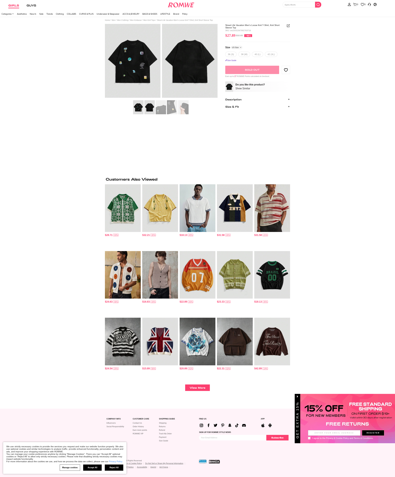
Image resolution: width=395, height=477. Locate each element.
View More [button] (197, 387)
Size (232, 47)
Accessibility (142, 467)
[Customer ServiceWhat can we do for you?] (369, 4)
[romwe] (181, 4)
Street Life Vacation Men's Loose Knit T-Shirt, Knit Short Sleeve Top (252, 26)
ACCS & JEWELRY (131, 14)
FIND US (202, 419)
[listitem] (123, 216)
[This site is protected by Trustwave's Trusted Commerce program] (202, 461)
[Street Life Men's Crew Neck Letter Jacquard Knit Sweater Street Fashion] (272, 341)
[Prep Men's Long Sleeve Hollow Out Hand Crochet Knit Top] (197, 275)
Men (113, 20)
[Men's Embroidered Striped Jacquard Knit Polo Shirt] (235, 208)
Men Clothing (122, 20)
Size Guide (163, 441)
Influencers (111, 423)
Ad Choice (163, 467)
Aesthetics (22, 14)
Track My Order (165, 434)
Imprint (153, 467)
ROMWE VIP (138, 434)
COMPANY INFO (113, 419)
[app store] (263, 424)
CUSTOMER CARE (141, 419)
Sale (41, 14)
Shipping (162, 423)
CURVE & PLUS (86, 14)
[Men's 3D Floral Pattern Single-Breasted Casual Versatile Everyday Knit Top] (123, 275)
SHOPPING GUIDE (167, 419)
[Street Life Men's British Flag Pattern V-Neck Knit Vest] (160, 341)
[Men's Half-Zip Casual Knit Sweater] (197, 208)
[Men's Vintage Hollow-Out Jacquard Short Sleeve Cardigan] (235, 275)
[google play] (270, 424)
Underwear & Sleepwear (108, 14)
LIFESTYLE (165, 14)
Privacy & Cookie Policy (132, 463)
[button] (286, 70)
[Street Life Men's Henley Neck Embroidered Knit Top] (235, 341)
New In (33, 14)
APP (263, 419)
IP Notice (130, 467)
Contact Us (137, 423)
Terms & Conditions (363, 438)
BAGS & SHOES (149, 14)
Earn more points (140, 430)
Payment (162, 437)
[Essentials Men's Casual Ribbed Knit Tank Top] (160, 275)
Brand (176, 14)
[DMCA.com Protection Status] (214, 461)
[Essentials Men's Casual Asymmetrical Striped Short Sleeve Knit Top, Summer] (272, 208)
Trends (49, 14)
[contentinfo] (108, 235)
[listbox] (349, 4)
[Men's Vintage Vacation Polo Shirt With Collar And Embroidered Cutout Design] (160, 208)
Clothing (60, 14)
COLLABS (71, 14)
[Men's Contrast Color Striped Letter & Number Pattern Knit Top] (272, 275)
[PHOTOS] (161, 61)
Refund (162, 430)
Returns (162, 426)
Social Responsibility (115, 426)
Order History (138, 426)
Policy (184, 14)
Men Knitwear (136, 20)
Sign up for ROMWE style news (215, 432)
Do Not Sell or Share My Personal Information (164, 463)
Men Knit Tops (149, 20)
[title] (197, 179)
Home (107, 20)
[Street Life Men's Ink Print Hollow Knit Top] (197, 341)
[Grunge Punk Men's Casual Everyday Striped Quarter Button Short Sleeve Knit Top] (123, 341)
